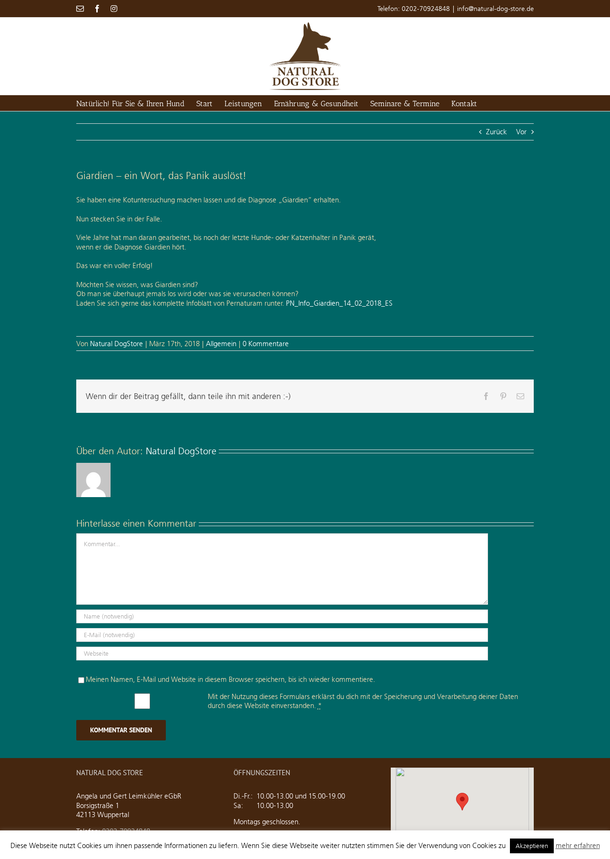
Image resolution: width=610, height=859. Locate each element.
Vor (521, 131)
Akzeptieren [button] (532, 845)
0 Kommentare (266, 343)
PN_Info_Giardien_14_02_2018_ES (339, 303)
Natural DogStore (116, 343)
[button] (462, 801)
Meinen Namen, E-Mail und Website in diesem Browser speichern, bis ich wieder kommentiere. (230, 679)
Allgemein (221, 343)
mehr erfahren (578, 845)
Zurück (496, 131)
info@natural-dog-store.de (495, 8)
